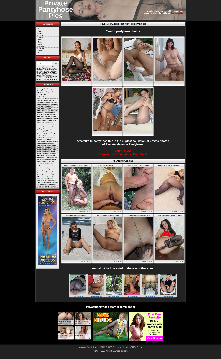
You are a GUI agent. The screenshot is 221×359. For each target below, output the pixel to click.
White (40, 40)
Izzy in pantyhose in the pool (45, 178)
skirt (53, 67)
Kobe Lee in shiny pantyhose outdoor (47, 118)
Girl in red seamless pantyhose (46, 100)
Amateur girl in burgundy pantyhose (47, 135)
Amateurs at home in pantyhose (46, 96)
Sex (39, 29)
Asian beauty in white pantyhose (46, 112)
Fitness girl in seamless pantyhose (47, 102)
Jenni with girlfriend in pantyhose (46, 126)
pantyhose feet (52, 69)
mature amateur (49, 76)
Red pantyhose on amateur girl (45, 165)
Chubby (40, 37)
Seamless (41, 46)
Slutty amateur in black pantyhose (46, 145)
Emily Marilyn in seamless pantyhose (47, 128)
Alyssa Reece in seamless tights (46, 151)
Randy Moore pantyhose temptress (46, 116)
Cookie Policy (92, 347)
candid (38, 68)
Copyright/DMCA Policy (132, 347)
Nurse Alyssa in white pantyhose (46, 155)
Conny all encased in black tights (46, 180)
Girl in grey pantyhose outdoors (46, 114)
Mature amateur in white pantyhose (47, 124)
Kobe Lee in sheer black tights (45, 176)
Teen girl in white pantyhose (45, 94)
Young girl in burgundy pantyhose (46, 91)
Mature (40, 51)
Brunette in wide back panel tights (46, 169)
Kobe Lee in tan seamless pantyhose (47, 182)
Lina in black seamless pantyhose (46, 184)
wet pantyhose (41, 67)
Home (103, 24)
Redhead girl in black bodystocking (47, 133)
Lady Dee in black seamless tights (46, 159)
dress (49, 67)
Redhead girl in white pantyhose (46, 89)
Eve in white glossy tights (44, 108)
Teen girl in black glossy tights (45, 167)
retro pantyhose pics (50, 79)
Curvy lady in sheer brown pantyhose (47, 98)
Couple (40, 33)
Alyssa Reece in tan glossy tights (46, 149)
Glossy (40, 44)
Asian (40, 31)
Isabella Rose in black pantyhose (46, 186)
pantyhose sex (41, 69)
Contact (124, 24)
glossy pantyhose (49, 72)
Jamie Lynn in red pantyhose (45, 106)
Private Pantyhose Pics (55, 9)
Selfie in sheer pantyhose (44, 92)
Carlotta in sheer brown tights (45, 172)
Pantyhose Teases (132, 296)
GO (56, 64)
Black (40, 42)
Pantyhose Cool (168, 296)
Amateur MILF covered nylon (45, 122)
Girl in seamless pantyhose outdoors (47, 141)
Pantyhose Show (113, 296)
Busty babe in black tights (44, 139)
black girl (49, 78)
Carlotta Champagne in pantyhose (46, 171)
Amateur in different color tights (46, 143)
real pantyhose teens (48, 68)
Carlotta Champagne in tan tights (46, 174)
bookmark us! (177, 13)
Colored (40, 35)
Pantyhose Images (150, 296)
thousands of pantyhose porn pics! (123, 152)
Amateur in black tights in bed (45, 161)
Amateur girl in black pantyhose (46, 131)
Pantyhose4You (78, 296)
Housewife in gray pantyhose (45, 130)
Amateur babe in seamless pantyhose (47, 104)
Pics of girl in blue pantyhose (45, 163)
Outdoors (41, 48)
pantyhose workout (42, 71)
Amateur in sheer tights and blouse (47, 120)
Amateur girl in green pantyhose (46, 137)
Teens (40, 53)
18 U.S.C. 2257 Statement (110, 347)
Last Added (113, 24)
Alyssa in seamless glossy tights (46, 147)
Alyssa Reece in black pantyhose (46, 153)
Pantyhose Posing (96, 296)
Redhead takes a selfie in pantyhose (47, 157)
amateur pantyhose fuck (44, 74)
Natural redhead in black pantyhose (47, 110)
